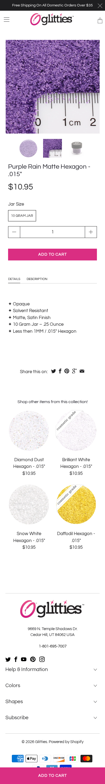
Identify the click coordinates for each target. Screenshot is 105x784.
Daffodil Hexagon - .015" (76, 504)
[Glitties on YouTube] (23, 659)
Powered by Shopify (66, 742)
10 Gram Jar (22, 216)
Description (37, 279)
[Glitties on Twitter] (8, 659)
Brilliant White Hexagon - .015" (76, 430)
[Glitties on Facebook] (16, 659)
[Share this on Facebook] (60, 371)
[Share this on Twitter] (53, 371)
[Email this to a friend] (82, 371)
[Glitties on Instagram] (42, 659)
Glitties (41, 742)
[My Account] (4, 19)
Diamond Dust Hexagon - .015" (29, 430)
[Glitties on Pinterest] (33, 659)
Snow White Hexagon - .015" (29, 504)
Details (14, 279)
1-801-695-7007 (52, 646)
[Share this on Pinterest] (67, 371)
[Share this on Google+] (74, 371)
